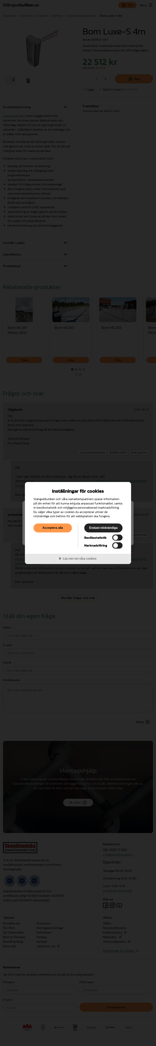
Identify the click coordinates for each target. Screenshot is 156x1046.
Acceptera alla (52, 527)
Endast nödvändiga (103, 527)
